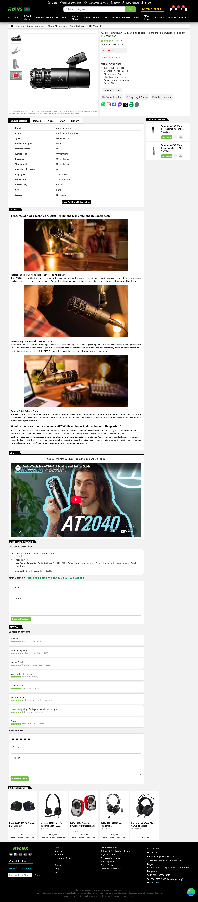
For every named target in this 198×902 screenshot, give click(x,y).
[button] (137, 104)
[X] (125, 104)
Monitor (50, 17)
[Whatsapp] (103, 104)
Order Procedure (109, 848)
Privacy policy (107, 862)
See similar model (111, 57)
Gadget (87, 17)
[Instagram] (25, 854)
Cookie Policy (107, 865)
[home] (9, 18)
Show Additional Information (76, 202)
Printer (96, 17)
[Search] (130, 9)
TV (57, 17)
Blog (56, 869)
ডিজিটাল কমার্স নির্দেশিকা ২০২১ (111, 869)
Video (50, 121)
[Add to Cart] (33, 797)
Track (37, 875)
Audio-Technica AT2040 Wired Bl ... (86, 26)
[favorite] (119, 90)
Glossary (58, 865)
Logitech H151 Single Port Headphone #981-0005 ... (52, 824)
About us (58, 848)
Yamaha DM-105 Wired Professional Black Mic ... (173, 127)
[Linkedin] (30, 854)
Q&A (62, 121)
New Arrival (132, 3)
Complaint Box (17, 861)
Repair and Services (64, 858)
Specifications (19, 121)
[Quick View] (33, 812)
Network (126, 17)
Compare (108, 90)
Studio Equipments (36, 26)
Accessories (160, 17)
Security (116, 17)
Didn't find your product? (21, 868)
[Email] (109, 104)
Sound (136, 17)
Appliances (184, 17)
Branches (58, 851)
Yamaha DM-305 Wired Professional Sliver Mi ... (172, 146)
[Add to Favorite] (33, 807)
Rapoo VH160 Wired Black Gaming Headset (143, 824)
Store (147, 3)
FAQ (56, 872)
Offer (116, 3)
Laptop (15, 17)
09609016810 (163, 875)
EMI (56, 862)
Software (172, 17)
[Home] (12, 26)
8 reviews (118, 41)
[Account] (185, 9)
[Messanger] (120, 104)
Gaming (40, 17)
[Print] (131, 104)
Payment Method (109, 855)
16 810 (53, 3)
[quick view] (181, 137)
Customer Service (97, 3)
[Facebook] (114, 104)
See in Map (154, 883)
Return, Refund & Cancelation (115, 851)
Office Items (146, 17)
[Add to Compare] (33, 802)
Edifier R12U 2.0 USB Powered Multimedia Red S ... (82, 826)
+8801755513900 (158, 879)
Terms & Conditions (110, 858)
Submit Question (20, 619)
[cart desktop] (170, 9)
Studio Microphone (57, 26)
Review (75, 121)
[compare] (175, 137)
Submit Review (19, 778)
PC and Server (27, 17)
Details (37, 121)
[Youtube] (20, 854)
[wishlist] (175, 9)
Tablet (64, 17)
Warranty (58, 855)
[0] (180, 9)
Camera (105, 17)
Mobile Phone (75, 17)
